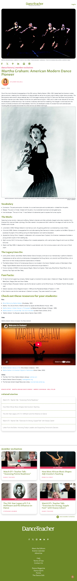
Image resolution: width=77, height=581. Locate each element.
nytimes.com (33, 377)
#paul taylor (51, 389)
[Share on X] (7, 63)
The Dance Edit (38, 575)
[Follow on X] (32, 539)
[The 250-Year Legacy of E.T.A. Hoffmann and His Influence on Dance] (19, 491)
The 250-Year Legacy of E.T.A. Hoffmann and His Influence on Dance (17, 505)
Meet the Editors (38, 548)
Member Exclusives (24, 67)
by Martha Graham (12, 303)
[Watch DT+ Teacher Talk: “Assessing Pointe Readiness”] (19, 460)
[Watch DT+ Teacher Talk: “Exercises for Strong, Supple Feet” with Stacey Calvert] (57, 491)
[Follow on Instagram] (36, 539)
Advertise (38, 553)
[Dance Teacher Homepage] (34, 4)
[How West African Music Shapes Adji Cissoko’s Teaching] (57, 460)
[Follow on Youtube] (40, 539)
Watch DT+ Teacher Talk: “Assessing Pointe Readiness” (17, 472)
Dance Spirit (38, 571)
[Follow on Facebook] (29, 539)
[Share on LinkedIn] (18, 63)
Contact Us (38, 563)
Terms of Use (39, 561)
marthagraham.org (27, 379)
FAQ (38, 558)
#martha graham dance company (22, 389)
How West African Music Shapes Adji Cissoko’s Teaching (57, 472)
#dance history (6, 389)
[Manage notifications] (72, 576)
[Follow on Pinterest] (47, 539)
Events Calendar (38, 551)
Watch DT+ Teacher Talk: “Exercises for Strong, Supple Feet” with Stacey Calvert (55, 505)
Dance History (7, 67)
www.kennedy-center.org (37, 382)
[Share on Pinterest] (12, 63)
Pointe (38, 573)
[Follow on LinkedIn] (44, 539)
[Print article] (29, 63)
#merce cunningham (40, 389)
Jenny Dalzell (17, 82)
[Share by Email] (23, 63)
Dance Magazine (38, 568)
